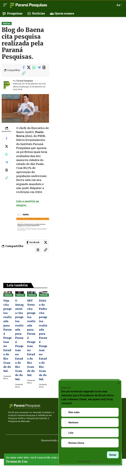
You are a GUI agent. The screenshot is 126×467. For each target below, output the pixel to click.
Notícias (6, 23)
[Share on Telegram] (39, 67)
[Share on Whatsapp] (34, 67)
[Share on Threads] (44, 67)
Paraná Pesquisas (24, 80)
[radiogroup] (90, 427)
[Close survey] (118, 383)
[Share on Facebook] (23, 67)
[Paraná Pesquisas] (28, 4)
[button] (6, 4)
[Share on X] (28, 67)
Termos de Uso (16, 461)
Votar (112, 454)
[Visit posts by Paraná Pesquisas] (6, 85)
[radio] (65, 412)
